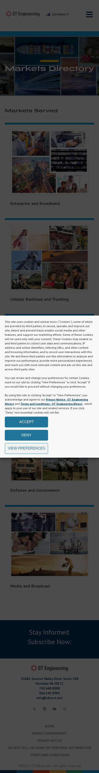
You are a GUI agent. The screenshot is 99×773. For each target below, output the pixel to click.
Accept (26, 422)
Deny (26, 435)
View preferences (26, 448)
